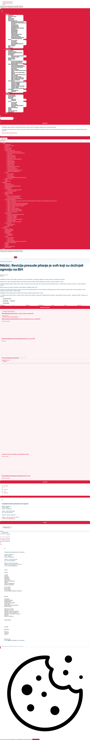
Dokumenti (6, 577)
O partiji (6, 574)
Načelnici (6, 615)
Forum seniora (7, 589)
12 (3, 538)
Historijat (6, 576)
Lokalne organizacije (9, 584)
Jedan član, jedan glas (9, 581)
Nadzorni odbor (8, 606)
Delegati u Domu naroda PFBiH (11, 611)
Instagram (6, 492)
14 (6, 538)
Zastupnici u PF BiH (8, 610)
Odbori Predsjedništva (9, 583)
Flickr (5, 491)
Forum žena (7, 588)
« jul (1, 544)
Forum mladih (7, 587)
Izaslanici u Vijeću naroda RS (11, 612)
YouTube (6, 489)
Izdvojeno (12, 300)
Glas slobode (7, 579)
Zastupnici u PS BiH (9, 608)
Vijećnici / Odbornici (8, 616)
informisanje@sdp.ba (10, 518)
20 (5, 539)
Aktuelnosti (5, 300)
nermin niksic (6, 303)
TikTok (5, 634)
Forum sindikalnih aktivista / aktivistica (13, 590)
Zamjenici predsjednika (9, 602)
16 (9, 538)
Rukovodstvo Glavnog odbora (11, 605)
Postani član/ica (7, 619)
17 (0, 539)
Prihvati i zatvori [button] (36, 739)
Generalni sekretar (8, 600)
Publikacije (6, 578)
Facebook (6, 486)
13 (4, 538)
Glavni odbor (7, 603)
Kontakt (6, 582)
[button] (3, 6)
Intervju (3, 456)
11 (2, 538)
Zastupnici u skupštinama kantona (12, 613)
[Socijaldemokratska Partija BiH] (2, 8)
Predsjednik (7, 599)
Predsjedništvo (7, 601)
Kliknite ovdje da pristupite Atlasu (9, 132)
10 (0, 538)
